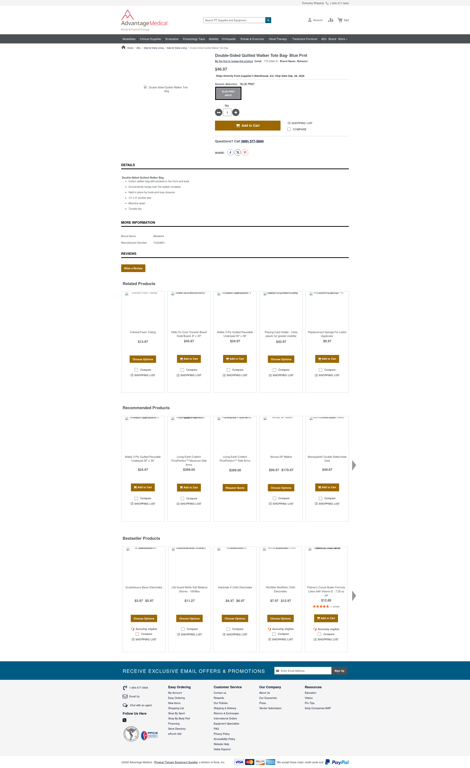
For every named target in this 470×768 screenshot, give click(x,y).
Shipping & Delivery (225, 708)
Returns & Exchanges (226, 713)
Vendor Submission (270, 708)
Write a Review (133, 268)
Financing (174, 723)
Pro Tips (309, 703)
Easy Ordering (176, 698)
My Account (175, 692)
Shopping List (176, 708)
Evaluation (172, 39)
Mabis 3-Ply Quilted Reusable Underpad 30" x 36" (235, 334)
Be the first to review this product (234, 61)
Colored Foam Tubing (143, 332)
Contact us (220, 692)
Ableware (302, 61)
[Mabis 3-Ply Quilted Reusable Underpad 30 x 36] (235, 310)
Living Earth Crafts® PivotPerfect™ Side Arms (235, 458)
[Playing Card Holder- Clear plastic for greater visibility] (281, 310)
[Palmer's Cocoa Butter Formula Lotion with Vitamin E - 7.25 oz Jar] (326, 565)
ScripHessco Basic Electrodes (144, 587)
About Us (264, 692)
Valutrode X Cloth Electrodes (235, 587)
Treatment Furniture (304, 39)
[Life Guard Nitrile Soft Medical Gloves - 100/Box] (189, 565)
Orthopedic (229, 39)
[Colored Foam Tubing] (142, 310)
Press (262, 703)
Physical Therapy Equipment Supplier (176, 762)
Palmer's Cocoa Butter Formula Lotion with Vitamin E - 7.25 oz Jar (326, 591)
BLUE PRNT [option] (228, 93)
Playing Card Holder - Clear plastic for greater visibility (281, 334)
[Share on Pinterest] (245, 152)
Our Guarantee (268, 698)
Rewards (219, 698)
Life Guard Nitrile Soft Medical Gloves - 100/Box (189, 589)
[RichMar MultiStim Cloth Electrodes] (280, 565)
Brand (332, 39)
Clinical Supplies (150, 39)
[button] (309, 20)
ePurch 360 (175, 734)
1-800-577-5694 (339, 3)
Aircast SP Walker (281, 457)
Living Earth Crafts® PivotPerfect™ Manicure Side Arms (189, 460)
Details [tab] (128, 164)
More (342, 39)
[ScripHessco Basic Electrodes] (144, 565)
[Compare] (331, 20)
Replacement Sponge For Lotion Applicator (327, 334)
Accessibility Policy (224, 739)
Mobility (214, 39)
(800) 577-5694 (252, 141)
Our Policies (221, 703)
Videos (309, 698)
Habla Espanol (222, 749)
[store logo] (144, 20)
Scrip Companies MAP (318, 708)
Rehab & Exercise (252, 39)
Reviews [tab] (128, 253)
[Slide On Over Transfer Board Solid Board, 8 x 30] (188, 310)
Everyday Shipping (313, 3)
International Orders (225, 718)
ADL (324, 39)
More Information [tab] (138, 222)
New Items (174, 703)
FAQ (216, 728)
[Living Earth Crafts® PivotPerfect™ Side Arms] (235, 434)
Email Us (134, 696)
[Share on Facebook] (230, 152)
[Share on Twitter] (237, 152)
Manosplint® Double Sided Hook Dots (327, 458)
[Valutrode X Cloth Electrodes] (235, 565)
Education (310, 692)
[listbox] (282, 93)
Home (130, 47)
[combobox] (237, 20)
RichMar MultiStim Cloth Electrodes (280, 589)
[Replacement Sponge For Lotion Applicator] (327, 310)
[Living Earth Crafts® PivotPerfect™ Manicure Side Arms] (188, 434)
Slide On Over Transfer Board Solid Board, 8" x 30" (189, 334)
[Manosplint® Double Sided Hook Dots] (327, 434)
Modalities (129, 39)
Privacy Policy (222, 734)
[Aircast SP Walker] (281, 434)
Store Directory (177, 728)
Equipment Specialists (226, 723)
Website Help (221, 744)
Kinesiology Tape (194, 39)
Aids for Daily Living (154, 47)
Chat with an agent (140, 705)
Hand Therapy (278, 39)
